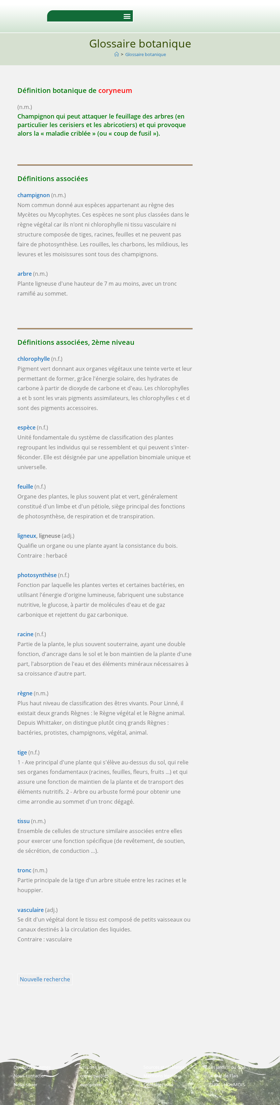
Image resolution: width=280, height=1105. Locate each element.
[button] (127, 16)
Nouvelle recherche (45, 979)
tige (22, 752)
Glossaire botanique (145, 54)
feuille (25, 486)
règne (24, 693)
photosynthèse (37, 575)
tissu (23, 821)
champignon (33, 195)
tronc (24, 870)
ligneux (26, 536)
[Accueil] (116, 54)
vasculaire (30, 910)
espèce (26, 427)
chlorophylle (33, 359)
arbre (24, 273)
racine (25, 634)
